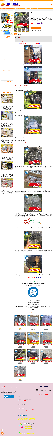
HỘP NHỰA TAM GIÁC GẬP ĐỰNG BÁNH (20, 327)
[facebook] (19, 415)
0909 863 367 (6, 0)
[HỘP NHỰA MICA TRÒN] (10, 4)
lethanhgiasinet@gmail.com (18, 0)
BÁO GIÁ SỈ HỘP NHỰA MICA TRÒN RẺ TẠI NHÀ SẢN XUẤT (25, 41)
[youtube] (22, 415)
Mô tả (16, 34)
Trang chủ (2, 10)
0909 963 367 (11, 0)
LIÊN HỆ (37, 8)
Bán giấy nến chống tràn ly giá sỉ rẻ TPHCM (6, 104)
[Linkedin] (37, 30)
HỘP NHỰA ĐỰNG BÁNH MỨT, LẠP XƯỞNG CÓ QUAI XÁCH (46, 344)
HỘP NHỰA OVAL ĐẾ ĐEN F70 (33, 361)
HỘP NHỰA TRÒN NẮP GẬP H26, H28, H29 (20, 378)
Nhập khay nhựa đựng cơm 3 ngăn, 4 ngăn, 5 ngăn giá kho (7, 171)
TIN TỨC (33, 8)
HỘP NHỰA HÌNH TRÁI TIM (20, 361)
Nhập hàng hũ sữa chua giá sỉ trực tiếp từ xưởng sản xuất (6, 154)
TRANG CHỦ (16, 8)
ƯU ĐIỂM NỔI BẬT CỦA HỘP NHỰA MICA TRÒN (23, 40)
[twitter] (20, 415)
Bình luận (19, 34)
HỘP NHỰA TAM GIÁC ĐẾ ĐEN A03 (46, 361)
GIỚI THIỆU (21, 8)
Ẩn (19, 37)
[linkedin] (26, 415)
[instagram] (24, 415)
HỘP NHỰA (6, 10)
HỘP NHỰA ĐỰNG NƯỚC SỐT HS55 (33, 344)
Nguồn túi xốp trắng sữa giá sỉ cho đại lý (7, 121)
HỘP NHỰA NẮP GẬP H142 (20, 344)
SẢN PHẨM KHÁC (27, 8)
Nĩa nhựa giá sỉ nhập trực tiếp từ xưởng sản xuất (7, 188)
